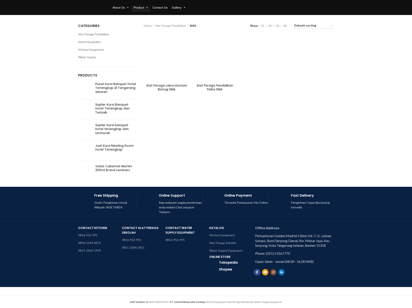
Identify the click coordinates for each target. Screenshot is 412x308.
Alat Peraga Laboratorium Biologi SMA (166, 87)
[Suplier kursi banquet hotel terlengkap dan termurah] (85, 130)
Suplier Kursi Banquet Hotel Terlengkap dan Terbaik (112, 108)
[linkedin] (281, 272)
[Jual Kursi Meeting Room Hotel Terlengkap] (85, 151)
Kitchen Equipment (91, 49)
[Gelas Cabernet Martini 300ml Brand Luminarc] (85, 171)
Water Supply (87, 57)
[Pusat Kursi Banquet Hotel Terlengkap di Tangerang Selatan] (85, 89)
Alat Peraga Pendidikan (170, 25)
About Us (118, 7)
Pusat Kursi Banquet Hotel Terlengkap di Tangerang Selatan (115, 88)
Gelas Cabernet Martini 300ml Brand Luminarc (113, 168)
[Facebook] (257, 272)
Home (148, 25)
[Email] (265, 272)
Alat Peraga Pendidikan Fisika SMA (215, 87)
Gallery (177, 7)
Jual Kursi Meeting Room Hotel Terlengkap (114, 147)
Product (138, 7)
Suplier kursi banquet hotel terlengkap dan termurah (112, 129)
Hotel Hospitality (89, 42)
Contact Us (160, 7)
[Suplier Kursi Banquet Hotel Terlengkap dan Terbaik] (85, 110)
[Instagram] (273, 272)
